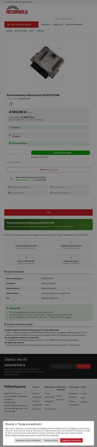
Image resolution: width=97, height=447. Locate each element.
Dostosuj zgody (51, 440)
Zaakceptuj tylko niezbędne (28, 440)
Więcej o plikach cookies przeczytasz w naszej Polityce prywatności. (32, 435)
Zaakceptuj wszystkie (71, 440)
